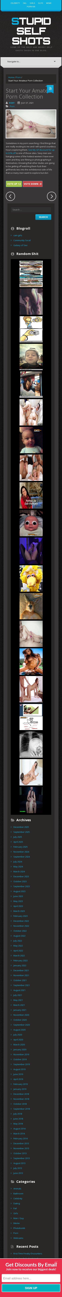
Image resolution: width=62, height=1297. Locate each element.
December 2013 (21, 1143)
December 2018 (21, 1093)
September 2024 (21, 856)
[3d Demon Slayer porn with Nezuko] (31, 301)
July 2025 (17, 836)
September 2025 (21, 831)
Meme (48, 3)
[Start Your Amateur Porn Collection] (31, 633)
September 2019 (21, 1064)
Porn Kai (31, 6)
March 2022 (19, 955)
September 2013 (21, 1158)
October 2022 (20, 930)
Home (11, 77)
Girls (32, 3)
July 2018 (17, 1113)
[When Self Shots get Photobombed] (31, 273)
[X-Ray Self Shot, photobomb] (31, 744)
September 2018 (21, 1108)
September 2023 (21, 886)
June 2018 (18, 1118)
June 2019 (18, 1074)
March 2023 (19, 911)
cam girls (17, 235)
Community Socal (22, 240)
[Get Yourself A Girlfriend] (31, 412)
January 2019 (19, 1089)
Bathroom (18, 1193)
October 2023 (20, 881)
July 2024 (17, 861)
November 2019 (21, 1054)
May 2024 (18, 866)
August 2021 (19, 990)
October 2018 (20, 1103)
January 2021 (19, 1009)
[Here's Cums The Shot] (31, 799)
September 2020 (21, 1024)
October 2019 (20, 1059)
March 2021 (19, 1004)
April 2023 (18, 906)
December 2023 (21, 876)
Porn (18, 77)
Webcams (18, 1238)
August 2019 (19, 1069)
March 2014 (19, 1133)
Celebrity (15, 3)
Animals (17, 1188)
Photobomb (19, 1228)
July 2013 (17, 1168)
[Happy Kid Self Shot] (31, 356)
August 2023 (19, 891)
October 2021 (20, 980)
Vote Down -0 (32, 183)
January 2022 (19, 965)
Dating (16, 1203)
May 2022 (18, 945)
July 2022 (17, 940)
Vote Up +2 (14, 183)
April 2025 (18, 841)
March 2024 (19, 871)
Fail (25, 3)
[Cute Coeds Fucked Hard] (31, 467)
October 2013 (20, 1153)
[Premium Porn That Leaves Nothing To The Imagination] (31, 772)
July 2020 (17, 1034)
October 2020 (20, 1019)
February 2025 (20, 846)
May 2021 (18, 1000)
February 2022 (20, 960)
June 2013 (18, 1173)
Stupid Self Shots (31, 31)
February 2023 (20, 915)
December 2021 (21, 970)
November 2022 (21, 925)
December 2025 (21, 826)
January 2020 (19, 1049)
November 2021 (21, 975)
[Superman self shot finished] (31, 384)
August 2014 (19, 1128)
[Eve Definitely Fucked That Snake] (31, 689)
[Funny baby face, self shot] (31, 439)
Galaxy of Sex (20, 245)
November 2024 (21, 851)
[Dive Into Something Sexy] (31, 661)
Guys (40, 3)
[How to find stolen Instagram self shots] (31, 550)
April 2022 (18, 950)
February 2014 (20, 1138)
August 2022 (19, 935)
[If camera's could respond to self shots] (31, 329)
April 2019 (18, 1079)
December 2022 (21, 920)
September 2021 (21, 985)
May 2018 (18, 1123)
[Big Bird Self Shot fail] (31, 578)
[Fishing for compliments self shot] (31, 716)
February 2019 (20, 1084)
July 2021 (17, 995)
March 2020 (19, 1044)
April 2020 (18, 1039)
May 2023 (18, 901)
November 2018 (21, 1098)
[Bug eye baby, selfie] (31, 522)
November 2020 (21, 1014)
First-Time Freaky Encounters (27, 1253)
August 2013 (19, 1163)
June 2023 (18, 896)
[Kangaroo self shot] (31, 605)
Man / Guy (18, 1218)
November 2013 (21, 1148)
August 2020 (19, 1029)
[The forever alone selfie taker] (31, 495)
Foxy (12, 103)
